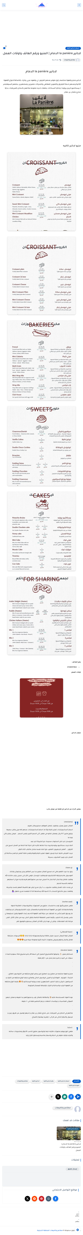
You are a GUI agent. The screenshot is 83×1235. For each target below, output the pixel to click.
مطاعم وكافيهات (69, 60)
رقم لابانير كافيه (48, 1081)
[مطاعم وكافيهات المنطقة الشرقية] (41, 5)
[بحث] (3, 5)
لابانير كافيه (35, 1081)
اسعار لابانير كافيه (73, 48)
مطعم (77, 1221)
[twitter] (27, 1198)
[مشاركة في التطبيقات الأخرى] (51, 1096)
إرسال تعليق (72, 1169)
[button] (71, 1096)
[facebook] (55, 1198)
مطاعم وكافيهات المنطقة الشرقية (50, 1231)
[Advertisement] (41, 29)
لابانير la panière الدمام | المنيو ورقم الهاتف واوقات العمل (70, 1147)
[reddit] (34, 1198)
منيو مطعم (77, 1215)
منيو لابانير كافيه (74, 1085)
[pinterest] (41, 1198)
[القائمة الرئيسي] (79, 5)
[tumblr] (48, 1198)
